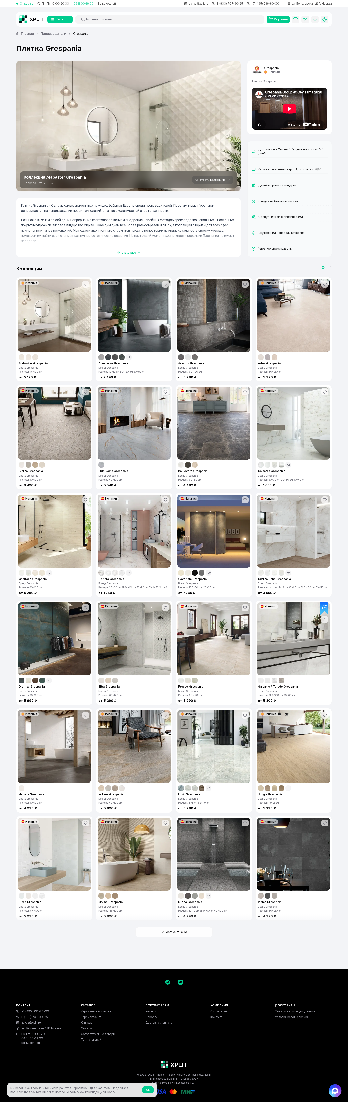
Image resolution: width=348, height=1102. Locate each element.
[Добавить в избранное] (85, 284)
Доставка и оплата (159, 1022)
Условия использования (292, 1017)
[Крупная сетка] (323, 267)
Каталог (151, 1011)
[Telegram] (167, 982)
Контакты (217, 1017)
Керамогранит (91, 1017)
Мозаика (87, 1028)
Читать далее (126, 252)
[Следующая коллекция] (234, 126)
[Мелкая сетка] (329, 267)
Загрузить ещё (176, 932)
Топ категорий (91, 1039)
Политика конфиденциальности (297, 1011)
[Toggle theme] (325, 19)
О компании (218, 1011)
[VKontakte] (180, 982)
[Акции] (305, 19)
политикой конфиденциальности (93, 1092)
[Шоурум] (296, 19)
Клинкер (86, 1022)
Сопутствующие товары (98, 1034)
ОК (148, 1090)
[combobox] (173, 19)
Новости (152, 1017)
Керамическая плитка (96, 1011)
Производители (53, 34)
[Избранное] (315, 19)
